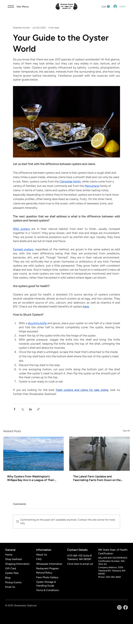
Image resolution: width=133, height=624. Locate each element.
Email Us (10, 586)
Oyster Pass (11, 572)
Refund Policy (44, 572)
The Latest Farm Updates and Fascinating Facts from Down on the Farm (97, 478)
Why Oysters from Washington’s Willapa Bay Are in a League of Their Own (30, 478)
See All (126, 430)
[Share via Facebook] (14, 409)
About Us (41, 554)
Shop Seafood (13, 559)
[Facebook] (125, 607)
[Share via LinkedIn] (30, 409)
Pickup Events (13, 582)
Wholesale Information (49, 563)
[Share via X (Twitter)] (22, 409)
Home (8, 554)
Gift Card (10, 568)
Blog (7, 577)
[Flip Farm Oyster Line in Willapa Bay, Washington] (33, 454)
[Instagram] (119, 607)
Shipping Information (17, 563)
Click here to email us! (80, 563)
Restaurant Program (47, 568)
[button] (105, 6)
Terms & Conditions (47, 590)
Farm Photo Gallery (47, 577)
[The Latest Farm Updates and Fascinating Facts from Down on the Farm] (99, 454)
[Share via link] (38, 409)
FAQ (38, 559)
